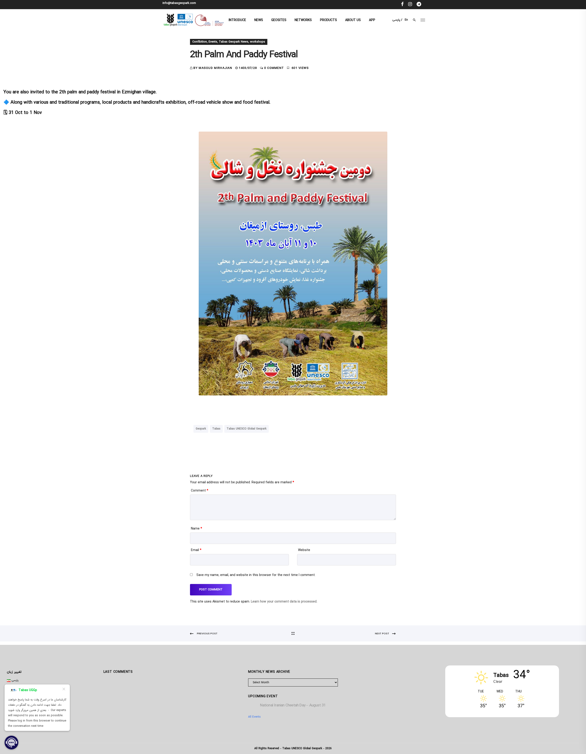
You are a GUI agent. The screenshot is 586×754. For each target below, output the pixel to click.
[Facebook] (402, 4)
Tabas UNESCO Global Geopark (246, 429)
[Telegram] (418, 4)
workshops (257, 42)
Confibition (199, 42)
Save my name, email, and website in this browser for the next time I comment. (255, 575)
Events (213, 42)
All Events (254, 717)
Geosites (278, 20)
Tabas (216, 429)
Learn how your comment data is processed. (284, 602)
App (372, 20)
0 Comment (274, 68)
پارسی (396, 20)
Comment (199, 491)
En (406, 20)
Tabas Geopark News (233, 42)
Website (304, 550)
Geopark (201, 429)
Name (196, 529)
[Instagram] (410, 4)
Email (196, 550)
